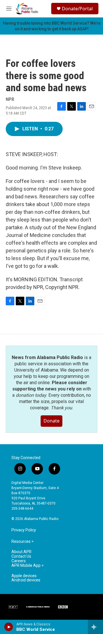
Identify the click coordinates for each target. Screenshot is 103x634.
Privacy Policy (23, 530)
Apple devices (24, 576)
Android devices (25, 580)
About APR (21, 552)
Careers (18, 561)
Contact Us (21, 556)
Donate (51, 421)
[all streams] (95, 627)
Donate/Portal (77, 8)
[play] (8, 627)
